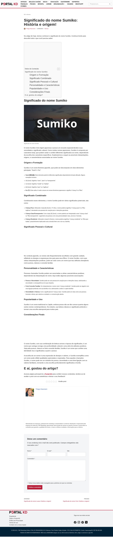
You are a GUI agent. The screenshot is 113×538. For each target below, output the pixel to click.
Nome (29, 451)
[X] (86, 523)
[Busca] (110, 4)
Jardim (48, 4)
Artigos (24, 1)
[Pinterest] (82, 523)
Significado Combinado (40, 78)
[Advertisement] (42, 55)
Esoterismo (65, 1)
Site (68, 451)
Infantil (41, 4)
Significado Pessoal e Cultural (44, 81)
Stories (23, 6)
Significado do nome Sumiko (36, 72)
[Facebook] (75, 523)
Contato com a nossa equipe (17, 525)
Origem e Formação (39, 75)
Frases (32, 4)
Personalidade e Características (45, 85)
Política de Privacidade (16, 520)
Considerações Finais (40, 92)
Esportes (75, 1)
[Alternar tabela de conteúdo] (58, 69)
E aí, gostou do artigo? (34, 95)
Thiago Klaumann (30, 28)
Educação (54, 1)
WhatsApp (79, 4)
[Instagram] (79, 523)
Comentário (31, 458)
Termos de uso (13, 522)
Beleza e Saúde (35, 1)
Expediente (12, 516)
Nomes (29, 14)
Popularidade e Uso (39, 88)
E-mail (49, 451)
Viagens (70, 4)
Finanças (24, 4)
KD (24, 14)
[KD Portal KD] (9, 4)
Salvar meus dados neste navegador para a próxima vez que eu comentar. (50, 483)
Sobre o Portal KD (14, 518)
